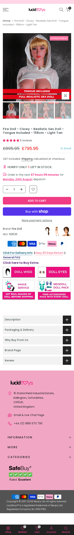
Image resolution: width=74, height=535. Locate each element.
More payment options (37, 220)
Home (6, 21)
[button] (11, 140)
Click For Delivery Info (18, 253)
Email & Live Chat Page (28, 415)
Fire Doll (17, 229)
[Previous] (8, 67)
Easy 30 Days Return (49, 253)
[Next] (65, 67)
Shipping (27, 159)
